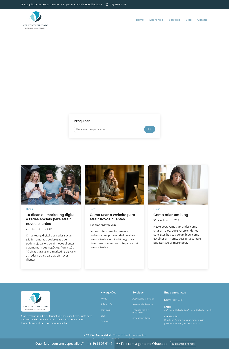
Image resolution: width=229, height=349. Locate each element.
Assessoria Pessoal (142, 304)
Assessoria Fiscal (141, 318)
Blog (189, 19)
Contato (202, 19)
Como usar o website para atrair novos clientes (112, 217)
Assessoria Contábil (143, 298)
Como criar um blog (170, 215)
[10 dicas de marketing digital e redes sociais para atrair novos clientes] (51, 184)
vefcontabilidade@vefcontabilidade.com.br (188, 310)
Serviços (174, 19)
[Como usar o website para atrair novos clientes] (114, 184)
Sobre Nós (156, 19)
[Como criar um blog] (178, 184)
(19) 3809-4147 (175, 300)
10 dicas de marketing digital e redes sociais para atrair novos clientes (50, 219)
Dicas (29, 209)
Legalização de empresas (140, 311)
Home (140, 19)
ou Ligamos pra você (183, 343)
